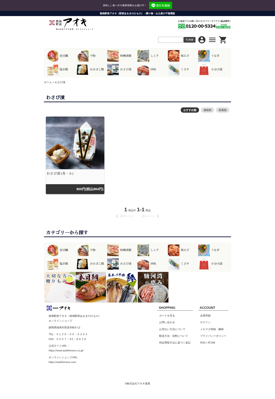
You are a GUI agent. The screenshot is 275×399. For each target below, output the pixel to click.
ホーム (48, 82)
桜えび (185, 55)
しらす (154, 55)
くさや (185, 69)
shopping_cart (223, 39)
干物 (92, 55)
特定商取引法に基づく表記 (175, 342)
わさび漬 (125, 69)
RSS (202, 342)
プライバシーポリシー (213, 335)
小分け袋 (216, 69)
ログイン (205, 322)
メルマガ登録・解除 (212, 329)
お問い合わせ (167, 322)
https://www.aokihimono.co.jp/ (66, 350)
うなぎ (215, 55)
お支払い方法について (172, 329)
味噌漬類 (125, 55)
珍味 (153, 69)
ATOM (211, 342)
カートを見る (167, 315)
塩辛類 (63, 69)
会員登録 (205, 315)
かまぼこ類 (97, 69)
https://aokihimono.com (62, 362)
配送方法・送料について (173, 335)
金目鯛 (63, 55)
